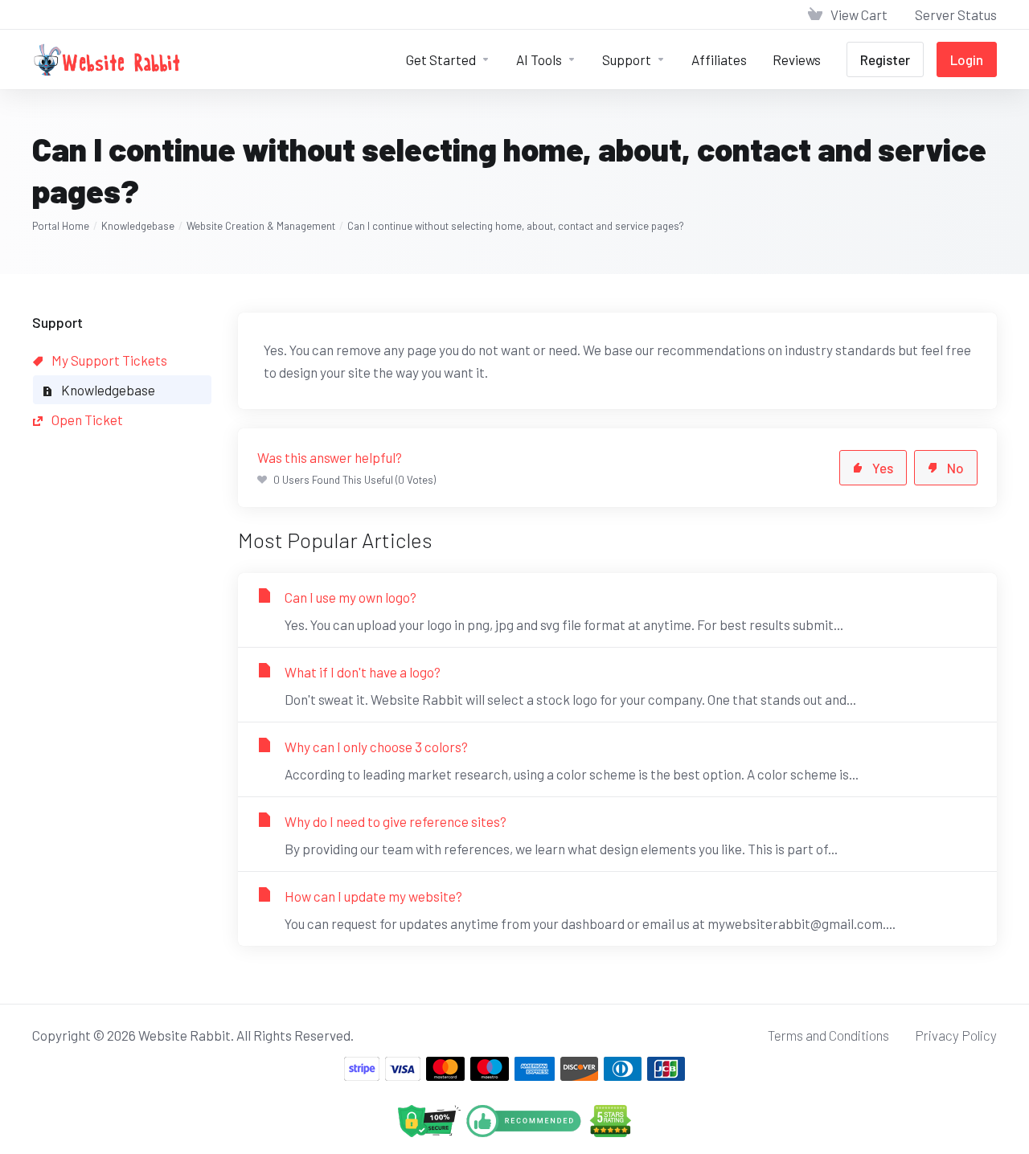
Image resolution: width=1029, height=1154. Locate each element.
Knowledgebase (137, 225)
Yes (882, 468)
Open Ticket (86, 419)
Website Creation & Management (261, 225)
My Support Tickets (108, 360)
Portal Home (60, 225)
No (955, 468)
